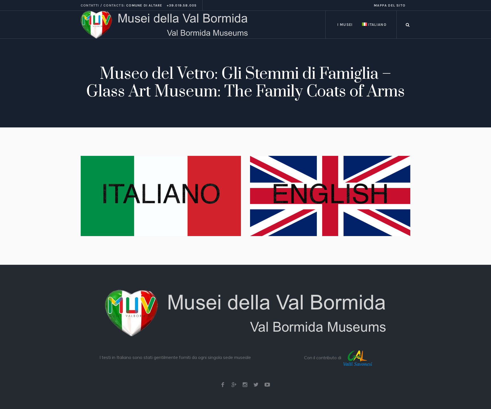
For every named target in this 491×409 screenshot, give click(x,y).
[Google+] (234, 385)
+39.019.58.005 (182, 5)
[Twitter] (256, 385)
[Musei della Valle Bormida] (245, 313)
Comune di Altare (144, 5)
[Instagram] (245, 385)
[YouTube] (267, 385)
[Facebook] (223, 385)
